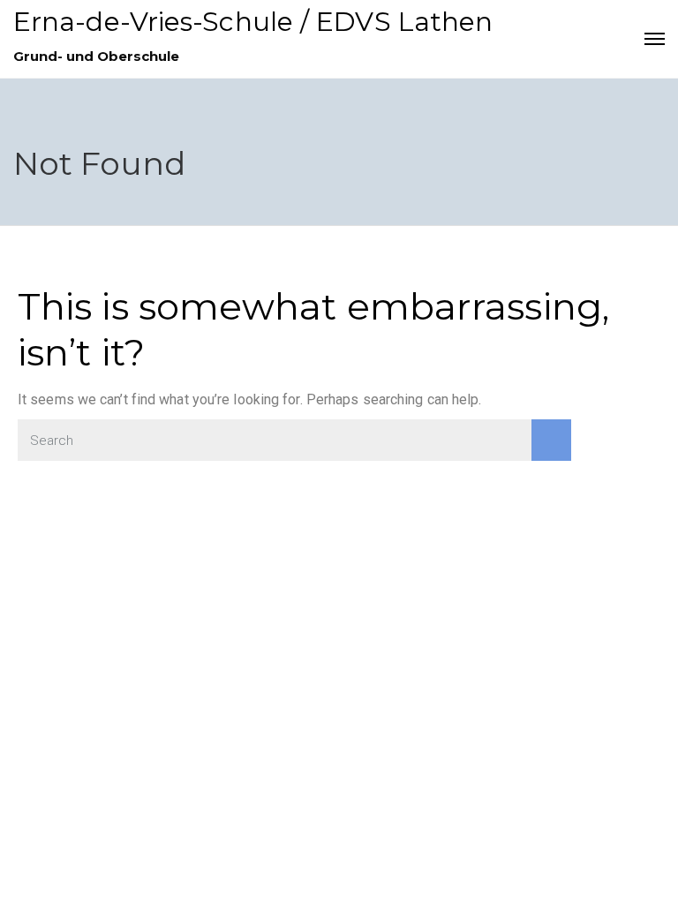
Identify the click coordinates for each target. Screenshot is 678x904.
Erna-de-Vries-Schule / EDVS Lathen (253, 21)
